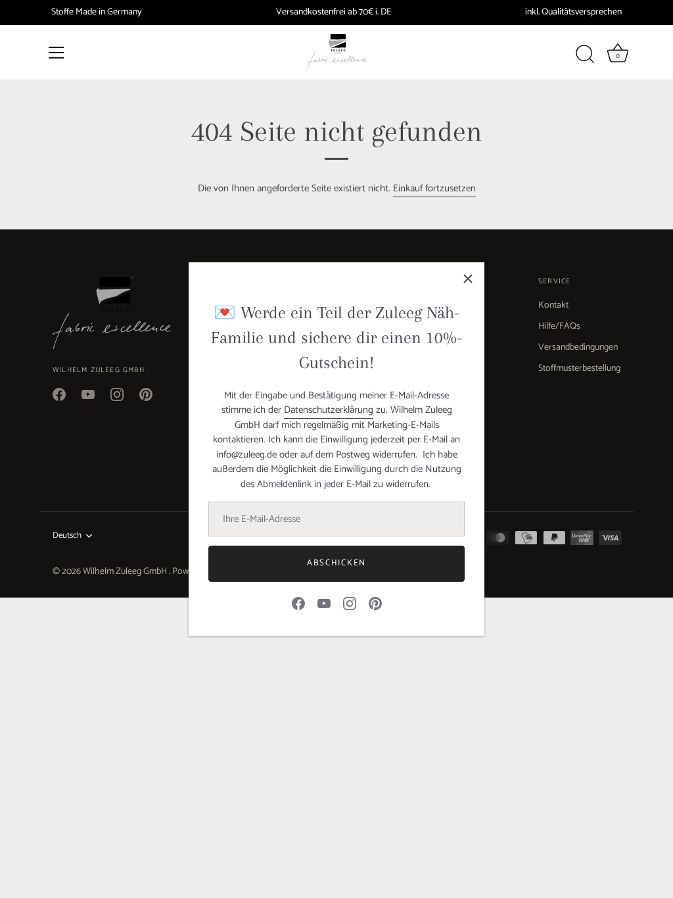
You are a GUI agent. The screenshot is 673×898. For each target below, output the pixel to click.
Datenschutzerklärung (328, 410)
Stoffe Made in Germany (96, 12)
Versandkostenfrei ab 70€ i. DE (333, 12)
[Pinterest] (375, 603)
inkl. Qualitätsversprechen (573, 12)
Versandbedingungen (578, 347)
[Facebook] (298, 603)
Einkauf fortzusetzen (434, 188)
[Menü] (56, 52)
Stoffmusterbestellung (579, 368)
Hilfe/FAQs (559, 326)
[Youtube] (324, 603)
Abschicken (336, 563)
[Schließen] (467, 278)
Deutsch (67, 536)
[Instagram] (349, 603)
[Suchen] (585, 54)
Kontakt (553, 305)
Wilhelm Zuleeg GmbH (126, 571)
